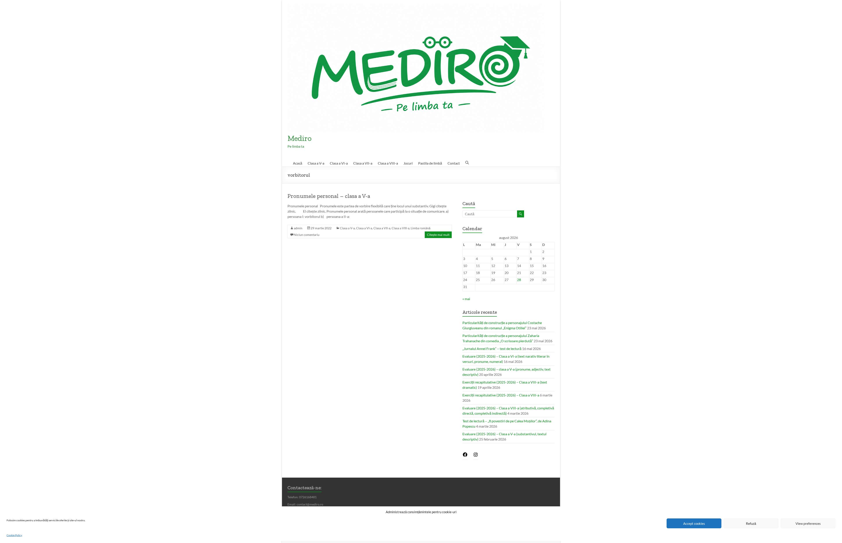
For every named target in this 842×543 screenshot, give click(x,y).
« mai (466, 299)
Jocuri (408, 163)
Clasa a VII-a (362, 163)
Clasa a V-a (316, 163)
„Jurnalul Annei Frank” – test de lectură (491, 348)
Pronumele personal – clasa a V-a (328, 195)
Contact (454, 163)
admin (298, 228)
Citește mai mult (438, 235)
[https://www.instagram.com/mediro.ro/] (475, 456)
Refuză (751, 523)
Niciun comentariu (306, 235)
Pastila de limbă (430, 163)
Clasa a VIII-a (388, 163)
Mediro (299, 138)
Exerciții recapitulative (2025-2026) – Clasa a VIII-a (500, 395)
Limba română (420, 228)
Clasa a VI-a (339, 163)
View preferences (808, 523)
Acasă (297, 163)
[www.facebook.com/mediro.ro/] (465, 456)
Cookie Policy (14, 535)
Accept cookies (694, 523)
